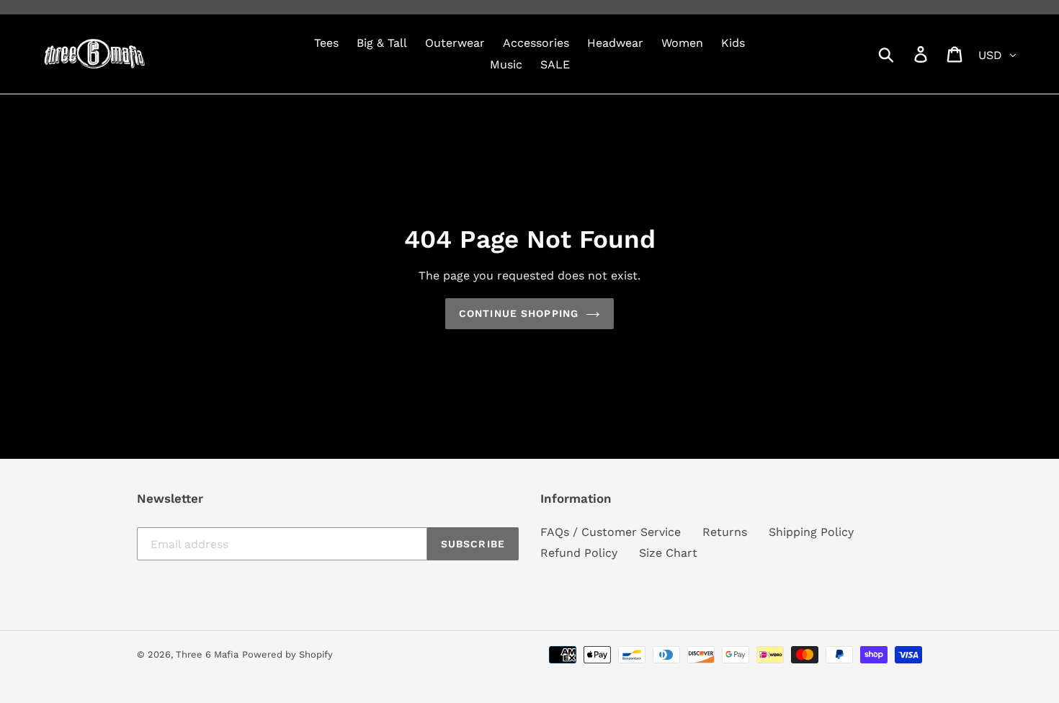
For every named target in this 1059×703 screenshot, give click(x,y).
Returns (724, 532)
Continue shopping (518, 313)
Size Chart (668, 553)
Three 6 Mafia (207, 654)
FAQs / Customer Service (610, 532)
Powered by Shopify (287, 654)
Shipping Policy (811, 532)
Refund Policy (578, 553)
